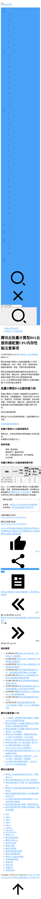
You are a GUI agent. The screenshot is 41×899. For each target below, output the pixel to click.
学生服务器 (10, 224)
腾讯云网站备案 (11, 838)
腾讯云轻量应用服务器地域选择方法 (24, 178)
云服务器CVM (11, 53)
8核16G (8, 825)
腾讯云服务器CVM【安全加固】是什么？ (22, 742)
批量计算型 (22, 528)
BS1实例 (7, 528)
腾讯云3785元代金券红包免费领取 (23, 505)
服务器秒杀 (14, 424)
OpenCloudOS (10, 832)
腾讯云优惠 (10, 12)
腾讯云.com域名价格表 (14, 857)
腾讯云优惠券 (10, 848)
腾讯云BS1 (9, 531)
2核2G (7, 817)
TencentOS (9, 830)
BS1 (2, 528)
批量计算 (14, 528)
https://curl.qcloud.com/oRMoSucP (13, 517)
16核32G (8, 828)
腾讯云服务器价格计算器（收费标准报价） (22, 804)
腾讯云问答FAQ (11, 840)
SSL (7, 259)
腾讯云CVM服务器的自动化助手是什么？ (22, 740)
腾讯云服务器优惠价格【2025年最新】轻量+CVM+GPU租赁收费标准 (22, 705)
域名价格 (9, 865)
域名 (7, 240)
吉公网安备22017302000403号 (28, 878)
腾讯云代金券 (10, 843)
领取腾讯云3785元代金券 (20, 492)
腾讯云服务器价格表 (13, 851)
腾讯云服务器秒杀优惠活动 (23, 507)
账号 (7, 261)
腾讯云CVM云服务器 (28, 354)
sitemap (30, 875)
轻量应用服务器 (11, 110)
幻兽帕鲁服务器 (11, 859)
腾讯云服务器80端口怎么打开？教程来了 (21, 780)
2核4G (7, 820)
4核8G (7, 823)
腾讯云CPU (10, 835)
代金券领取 (5, 424)
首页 (7, 9)
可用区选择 (10, 870)
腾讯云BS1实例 (19, 531)
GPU (7, 232)
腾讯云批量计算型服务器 (11, 534)
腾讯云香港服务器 (12, 854)
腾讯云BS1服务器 (33, 531)
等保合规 (9, 862)
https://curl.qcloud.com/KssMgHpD (14, 524)
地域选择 (9, 868)
